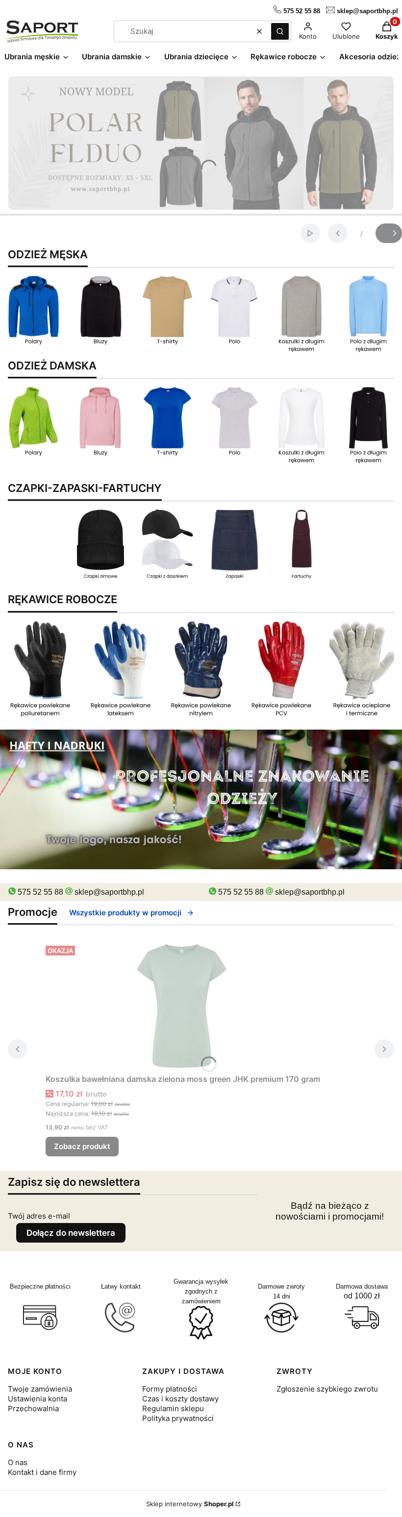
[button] (280, 31)
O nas (17, 1462)
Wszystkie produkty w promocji (125, 912)
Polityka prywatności (178, 1418)
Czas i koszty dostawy (180, 1398)
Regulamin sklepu (173, 1408)
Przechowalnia (33, 1408)
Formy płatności (169, 1389)
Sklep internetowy (190, 1504)
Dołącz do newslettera (70, 1233)
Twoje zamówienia (40, 1389)
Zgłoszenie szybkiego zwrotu (327, 1389)
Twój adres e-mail (39, 1216)
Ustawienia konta (37, 1398)
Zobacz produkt (82, 1146)
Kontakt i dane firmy (42, 1472)
